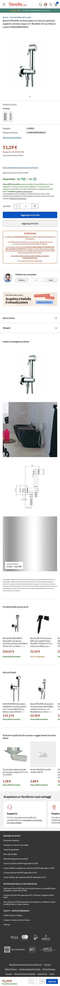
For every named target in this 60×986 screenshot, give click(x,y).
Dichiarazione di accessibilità (24, 974)
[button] (30, 96)
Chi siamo (47, 964)
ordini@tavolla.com (30, 258)
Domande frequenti (11, 840)
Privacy (52, 974)
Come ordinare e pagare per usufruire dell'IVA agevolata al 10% (28, 868)
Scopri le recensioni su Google (36, 10)
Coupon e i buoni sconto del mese (16, 920)
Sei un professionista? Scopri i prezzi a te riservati (20, 167)
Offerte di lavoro (11, 969)
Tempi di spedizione (11, 849)
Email (51, 280)
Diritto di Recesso (48, 969)
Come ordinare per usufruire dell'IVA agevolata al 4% (24, 877)
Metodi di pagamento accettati (15, 859)
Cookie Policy (42, 974)
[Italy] (45, 4)
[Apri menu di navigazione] (4, 4)
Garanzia (9, 974)
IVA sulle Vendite (10, 854)
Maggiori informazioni (24, 191)
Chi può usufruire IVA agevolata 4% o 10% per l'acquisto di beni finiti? (28, 896)
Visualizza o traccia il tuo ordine (15, 845)
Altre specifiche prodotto (12, 137)
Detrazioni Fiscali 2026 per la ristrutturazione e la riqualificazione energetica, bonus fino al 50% (29, 889)
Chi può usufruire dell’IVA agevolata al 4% (20, 872)
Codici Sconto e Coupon (12, 915)
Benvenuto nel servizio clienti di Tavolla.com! (25, 964)
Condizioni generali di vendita (29, 969)
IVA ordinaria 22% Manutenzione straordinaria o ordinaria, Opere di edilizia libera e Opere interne (29, 903)
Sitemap (6, 924)
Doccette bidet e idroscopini (20, 17)
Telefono (21, 280)
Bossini (5, 17)
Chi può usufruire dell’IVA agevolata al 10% (20, 863)
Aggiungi (52, 981)
